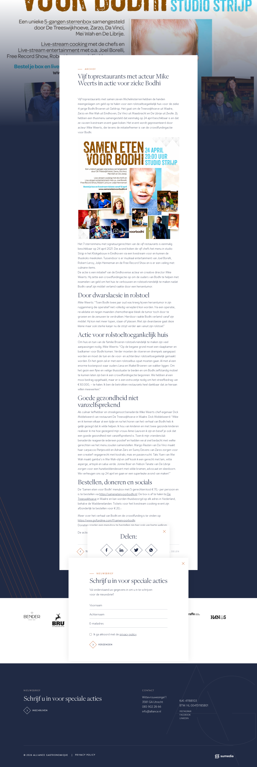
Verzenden (105, 644)
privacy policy (128, 634)
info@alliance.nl (151, 711)
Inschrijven (40, 710)
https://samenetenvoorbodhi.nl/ (118, 494)
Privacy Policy (85, 754)
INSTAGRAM (185, 711)
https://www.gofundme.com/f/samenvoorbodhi (106, 520)
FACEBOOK (185, 714)
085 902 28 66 (151, 707)
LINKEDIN (184, 718)
